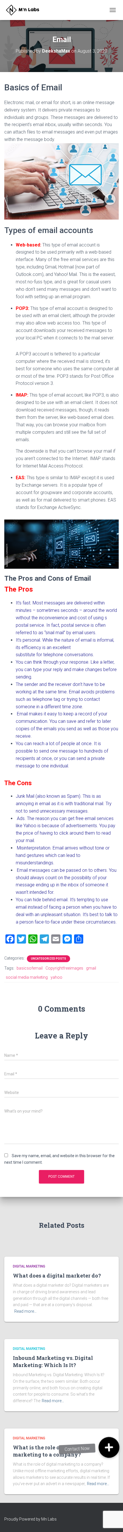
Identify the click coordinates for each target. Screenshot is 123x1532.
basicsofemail (30, 968)
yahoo (56, 977)
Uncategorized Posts (48, 958)
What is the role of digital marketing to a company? (47, 1451)
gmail (91, 968)
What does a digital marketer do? (57, 1275)
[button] (109, 1447)
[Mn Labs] (26, 10)
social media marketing (27, 977)
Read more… (25, 1311)
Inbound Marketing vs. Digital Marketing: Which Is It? (53, 1361)
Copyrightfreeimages (64, 968)
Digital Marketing (29, 1266)
